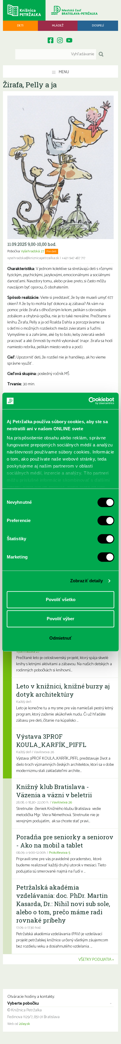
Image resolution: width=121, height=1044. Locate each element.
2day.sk (24, 1024)
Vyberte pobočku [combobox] (23, 1003)
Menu (63, 72)
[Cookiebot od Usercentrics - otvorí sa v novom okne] (88, 401)
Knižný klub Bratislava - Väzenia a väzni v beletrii (54, 791)
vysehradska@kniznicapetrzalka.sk (33, 258)
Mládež (57, 25)
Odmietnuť (60, 638)
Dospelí (98, 25)
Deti (20, 25)
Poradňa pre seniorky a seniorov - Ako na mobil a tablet (64, 841)
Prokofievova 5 (59, 853)
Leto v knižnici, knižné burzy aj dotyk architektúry (63, 690)
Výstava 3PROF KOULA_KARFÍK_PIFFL (51, 740)
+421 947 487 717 (73, 258)
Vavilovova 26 (62, 802)
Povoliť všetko (60, 599)
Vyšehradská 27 (32, 251)
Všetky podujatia (94, 959)
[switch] (106, 520)
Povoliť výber (60, 618)
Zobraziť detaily (86, 580)
